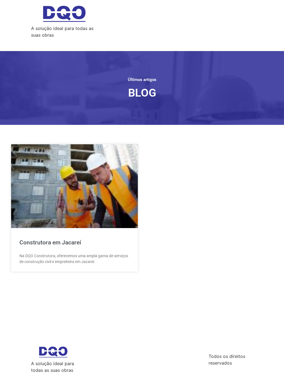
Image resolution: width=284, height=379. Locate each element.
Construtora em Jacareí (50, 242)
